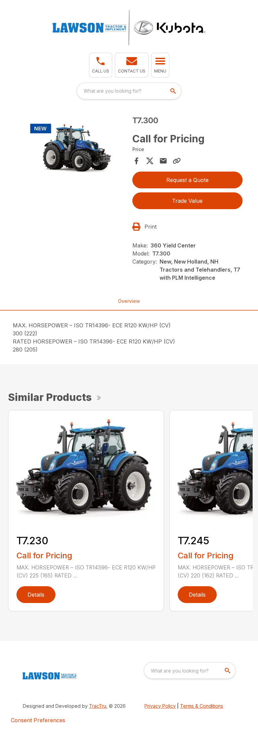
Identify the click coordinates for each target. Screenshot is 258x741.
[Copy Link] (177, 161)
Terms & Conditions (201, 706)
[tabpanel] (70, 147)
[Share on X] (150, 161)
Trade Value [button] (187, 200)
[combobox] (129, 91)
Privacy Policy (160, 706)
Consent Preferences (38, 720)
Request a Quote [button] (187, 180)
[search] (173, 91)
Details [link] (36, 594)
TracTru (97, 706)
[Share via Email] (163, 161)
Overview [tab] (129, 301)
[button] (100, 65)
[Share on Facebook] (136, 161)
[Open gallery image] (70, 146)
